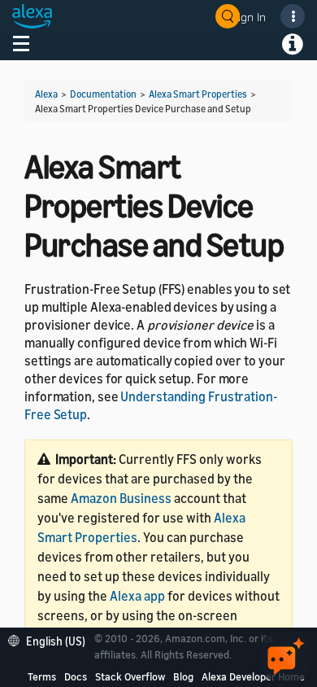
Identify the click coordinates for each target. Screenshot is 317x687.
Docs (75, 676)
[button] (50, 639)
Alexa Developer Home (253, 676)
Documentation (103, 94)
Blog (183, 676)
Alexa (46, 94)
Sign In (249, 17)
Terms (42, 676)
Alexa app (137, 596)
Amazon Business (121, 498)
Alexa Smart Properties (198, 94)
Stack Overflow (130, 676)
